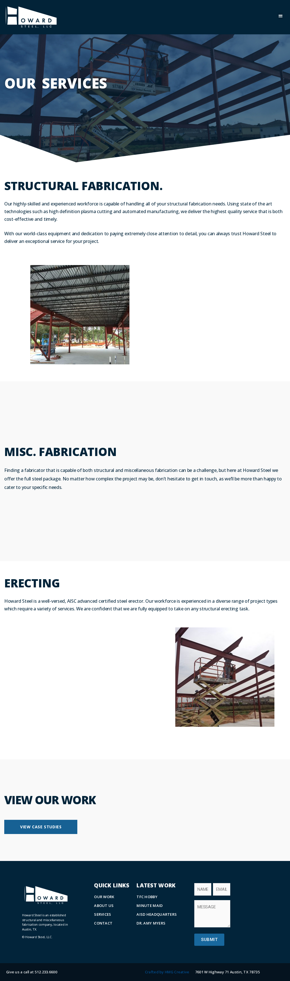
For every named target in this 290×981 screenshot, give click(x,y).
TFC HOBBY (147, 896)
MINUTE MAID (150, 905)
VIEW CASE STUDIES (40, 826)
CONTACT (103, 923)
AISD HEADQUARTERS (157, 914)
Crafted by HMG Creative (167, 971)
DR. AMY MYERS (151, 923)
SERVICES (102, 914)
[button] (280, 15)
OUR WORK (104, 896)
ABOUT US (104, 905)
